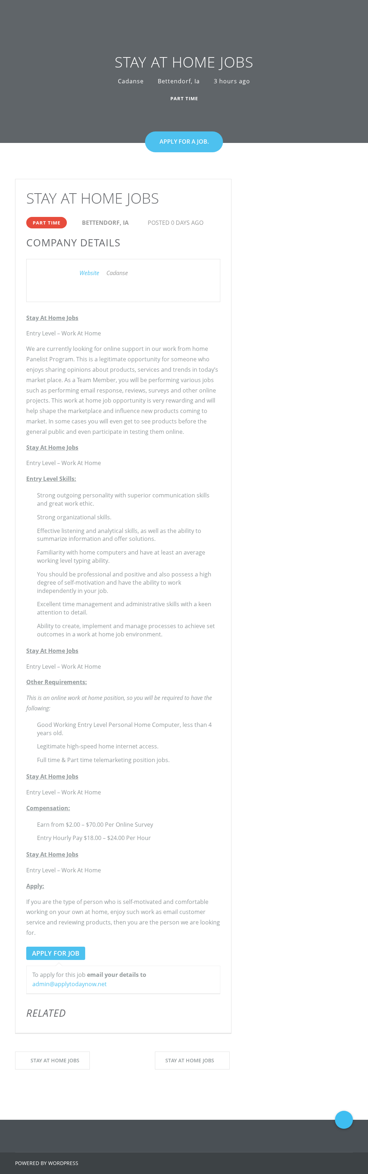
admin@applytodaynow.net (69, 984)
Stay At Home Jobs (55, 1060)
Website (89, 273)
